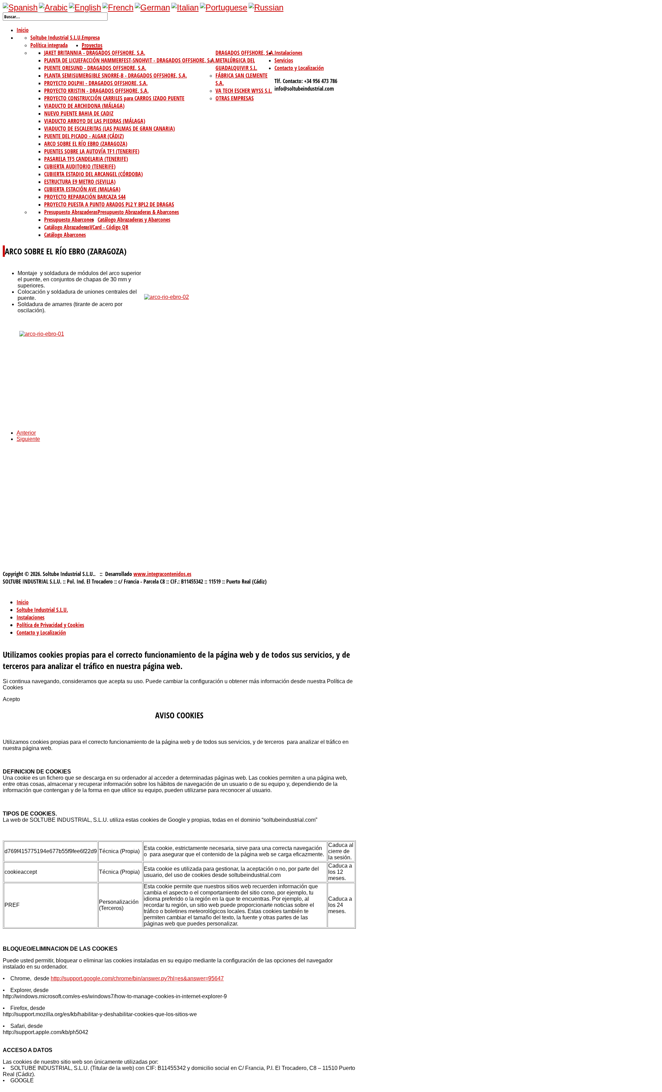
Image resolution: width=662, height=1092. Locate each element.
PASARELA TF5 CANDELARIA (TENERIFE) (86, 159)
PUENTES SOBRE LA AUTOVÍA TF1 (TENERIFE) (91, 151)
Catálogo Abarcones (65, 235)
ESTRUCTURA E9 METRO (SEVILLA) (80, 181)
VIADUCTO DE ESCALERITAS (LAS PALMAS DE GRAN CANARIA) (109, 128)
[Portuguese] (223, 7)
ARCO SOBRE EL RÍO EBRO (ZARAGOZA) (85, 144)
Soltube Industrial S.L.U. (56, 37)
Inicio (23, 30)
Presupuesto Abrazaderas (71, 212)
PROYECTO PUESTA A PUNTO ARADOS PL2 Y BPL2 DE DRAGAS (109, 204)
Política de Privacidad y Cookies (50, 625)
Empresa (91, 37)
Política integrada (49, 45)
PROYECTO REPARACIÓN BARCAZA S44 (85, 197)
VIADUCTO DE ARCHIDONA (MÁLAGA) (84, 106)
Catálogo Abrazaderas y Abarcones (134, 219)
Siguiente (28, 439)
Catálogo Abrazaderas (67, 227)
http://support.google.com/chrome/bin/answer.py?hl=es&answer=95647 (137, 978)
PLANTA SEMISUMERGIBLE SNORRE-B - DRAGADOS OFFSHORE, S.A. (115, 75)
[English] (85, 7)
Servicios (283, 60)
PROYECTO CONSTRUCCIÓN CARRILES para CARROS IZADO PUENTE (114, 98)
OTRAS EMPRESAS (234, 98)
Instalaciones (288, 53)
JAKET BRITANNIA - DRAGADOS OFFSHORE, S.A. (94, 53)
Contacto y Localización (299, 68)
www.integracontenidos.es (162, 574)
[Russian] (266, 7)
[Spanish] (20, 7)
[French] (117, 7)
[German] (152, 7)
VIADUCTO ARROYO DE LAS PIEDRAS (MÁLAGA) (94, 121)
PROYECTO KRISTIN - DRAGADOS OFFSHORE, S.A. (96, 90)
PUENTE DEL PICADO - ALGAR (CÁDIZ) (84, 136)
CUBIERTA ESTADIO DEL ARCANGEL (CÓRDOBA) (93, 174)
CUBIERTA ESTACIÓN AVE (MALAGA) (82, 189)
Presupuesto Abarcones (69, 219)
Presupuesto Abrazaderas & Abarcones (138, 212)
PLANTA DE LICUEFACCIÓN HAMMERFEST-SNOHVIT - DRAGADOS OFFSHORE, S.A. (129, 60)
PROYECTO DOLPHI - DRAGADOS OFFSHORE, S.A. (96, 83)
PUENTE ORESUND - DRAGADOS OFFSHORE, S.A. (95, 68)
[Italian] (185, 7)
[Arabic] (53, 7)
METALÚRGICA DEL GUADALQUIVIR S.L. (236, 64)
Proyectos (92, 45)
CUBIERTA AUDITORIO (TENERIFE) (80, 166)
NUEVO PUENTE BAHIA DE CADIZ (78, 113)
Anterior (26, 433)
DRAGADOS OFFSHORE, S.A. (244, 53)
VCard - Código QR (109, 227)
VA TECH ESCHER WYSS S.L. (243, 90)
